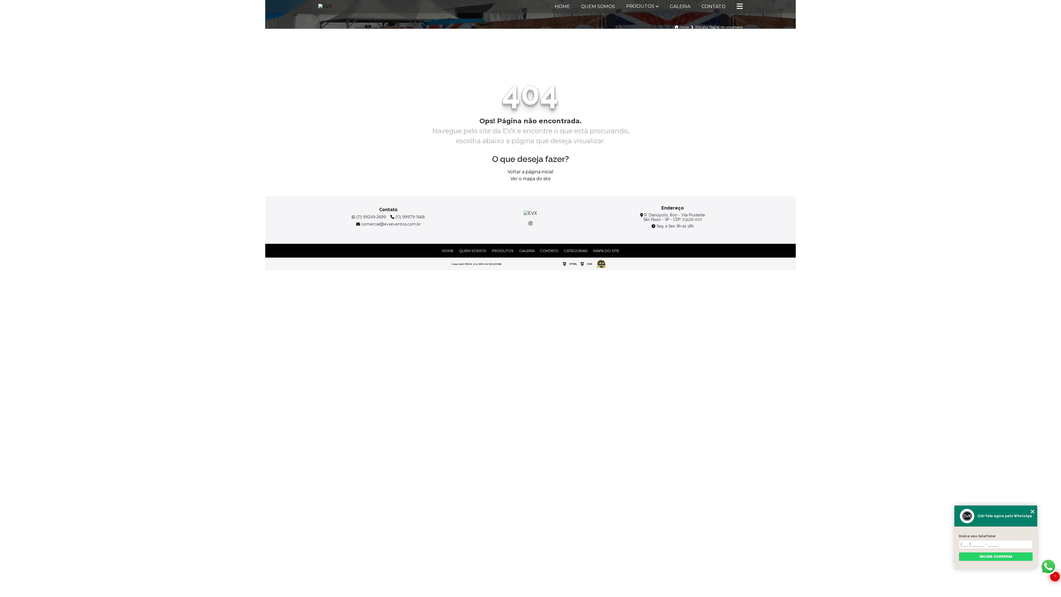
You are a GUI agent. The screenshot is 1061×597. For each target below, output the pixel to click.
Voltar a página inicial (530, 171)
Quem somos (598, 6)
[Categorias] (740, 6)
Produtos (640, 6)
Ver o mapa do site (530, 178)
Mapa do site (606, 250)
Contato (714, 6)
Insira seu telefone (977, 536)
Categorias (576, 250)
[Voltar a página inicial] (331, 6)
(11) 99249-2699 (370, 216)
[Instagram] (530, 223)
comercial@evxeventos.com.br (390, 224)
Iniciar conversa (995, 557)
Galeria (680, 6)
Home (562, 6)
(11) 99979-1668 (409, 216)
